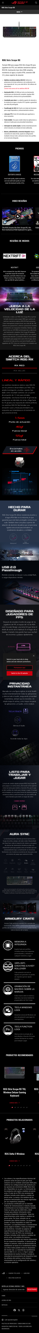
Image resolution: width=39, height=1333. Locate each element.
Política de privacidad (9, 1323)
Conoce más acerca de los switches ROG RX (16, 88)
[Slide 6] (27, 1107)
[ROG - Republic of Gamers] (19, 2)
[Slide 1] (12, 1107)
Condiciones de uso (24, 1323)
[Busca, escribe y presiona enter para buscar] (36, 2)
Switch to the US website (19, 673)
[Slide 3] (18, 1107)
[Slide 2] (15, 1107)
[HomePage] (3, 1273)
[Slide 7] (27, 1165)
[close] (33, 655)
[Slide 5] (24, 1107)
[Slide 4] (21, 1107)
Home (3, 1296)
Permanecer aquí (19, 668)
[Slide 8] (29, 1165)
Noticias (4, 1305)
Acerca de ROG (6, 1300)
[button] (3, 2)
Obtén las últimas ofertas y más (13, 1286)
